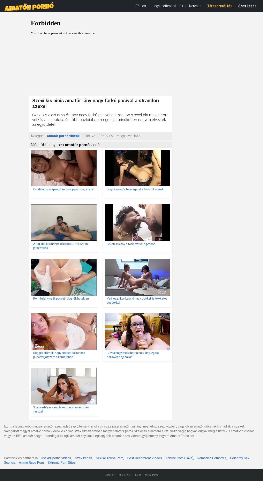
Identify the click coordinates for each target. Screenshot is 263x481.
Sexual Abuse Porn (109, 458)
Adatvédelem (151, 475)
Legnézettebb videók (168, 6)
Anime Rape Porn (31, 463)
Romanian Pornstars (211, 458)
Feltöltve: (89, 136)
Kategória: (38, 136)
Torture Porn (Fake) (179, 458)
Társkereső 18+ (219, 6)
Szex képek (247, 6)
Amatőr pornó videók (63, 136)
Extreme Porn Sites (62, 463)
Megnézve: (124, 136)
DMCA (138, 475)
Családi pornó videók (56, 458)
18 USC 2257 (125, 475)
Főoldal (141, 6)
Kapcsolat (110, 475)
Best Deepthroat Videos (144, 458)
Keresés (195, 6)
